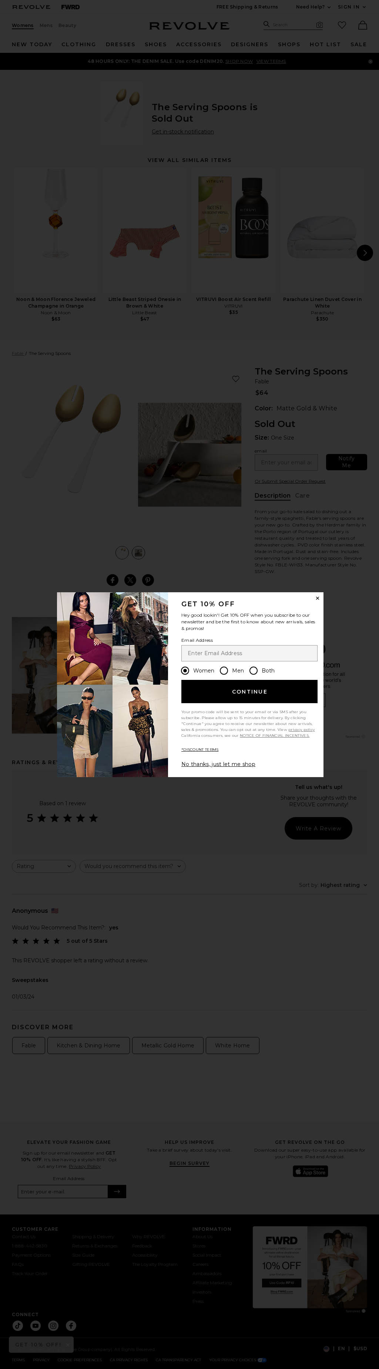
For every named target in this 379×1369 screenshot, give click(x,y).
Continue (250, 691)
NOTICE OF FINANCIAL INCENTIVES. (274, 735)
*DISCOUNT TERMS (200, 749)
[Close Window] (317, 598)
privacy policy (301, 729)
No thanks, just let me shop (218, 764)
